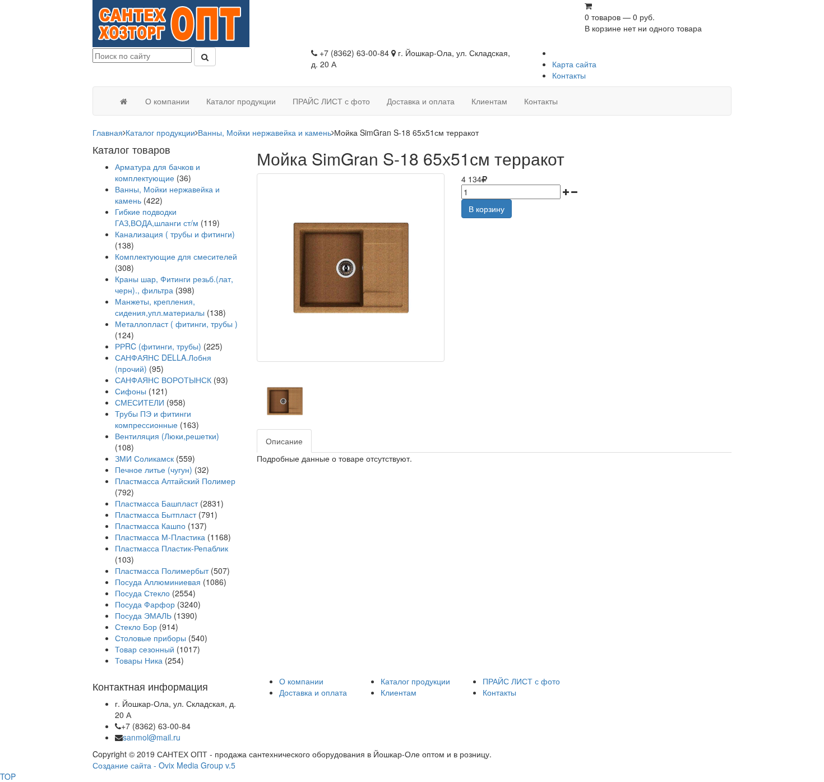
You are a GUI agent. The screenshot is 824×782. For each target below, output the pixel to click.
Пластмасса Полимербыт (162, 570)
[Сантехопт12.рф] (123, 101)
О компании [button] (167, 101)
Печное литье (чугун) (153, 469)
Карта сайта (574, 64)
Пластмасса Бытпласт (155, 514)
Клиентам (398, 692)
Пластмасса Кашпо (150, 525)
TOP (8, 776)
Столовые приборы (150, 637)
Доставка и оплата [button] (421, 101)
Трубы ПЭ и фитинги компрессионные (153, 419)
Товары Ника (139, 660)
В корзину (486, 208)
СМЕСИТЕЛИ (140, 402)
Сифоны (130, 391)
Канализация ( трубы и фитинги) (175, 234)
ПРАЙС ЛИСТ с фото (521, 681)
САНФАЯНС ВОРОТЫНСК (163, 379)
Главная (107, 132)
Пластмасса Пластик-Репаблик (171, 548)
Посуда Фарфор (145, 604)
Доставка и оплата (313, 692)
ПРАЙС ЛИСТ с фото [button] (331, 101)
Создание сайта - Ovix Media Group (157, 765)
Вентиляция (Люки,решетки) (167, 435)
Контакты (569, 75)
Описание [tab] (284, 441)
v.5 (230, 765)
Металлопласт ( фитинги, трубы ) (176, 323)
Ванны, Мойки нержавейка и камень (264, 132)
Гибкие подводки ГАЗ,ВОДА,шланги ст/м (156, 217)
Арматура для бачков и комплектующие (157, 172)
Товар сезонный (144, 649)
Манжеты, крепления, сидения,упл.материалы (160, 307)
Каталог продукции (160, 132)
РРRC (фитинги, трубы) (158, 346)
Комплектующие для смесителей (176, 256)
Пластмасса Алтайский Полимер (175, 480)
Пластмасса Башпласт (156, 503)
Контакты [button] (541, 101)
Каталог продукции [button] (241, 101)
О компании (301, 681)
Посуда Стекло (142, 593)
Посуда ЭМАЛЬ (143, 615)
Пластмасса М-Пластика (160, 536)
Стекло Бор (136, 626)
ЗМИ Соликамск (144, 458)
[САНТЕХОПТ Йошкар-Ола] (170, 22)
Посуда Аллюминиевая (158, 581)
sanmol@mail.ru (151, 737)
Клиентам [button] (489, 101)
